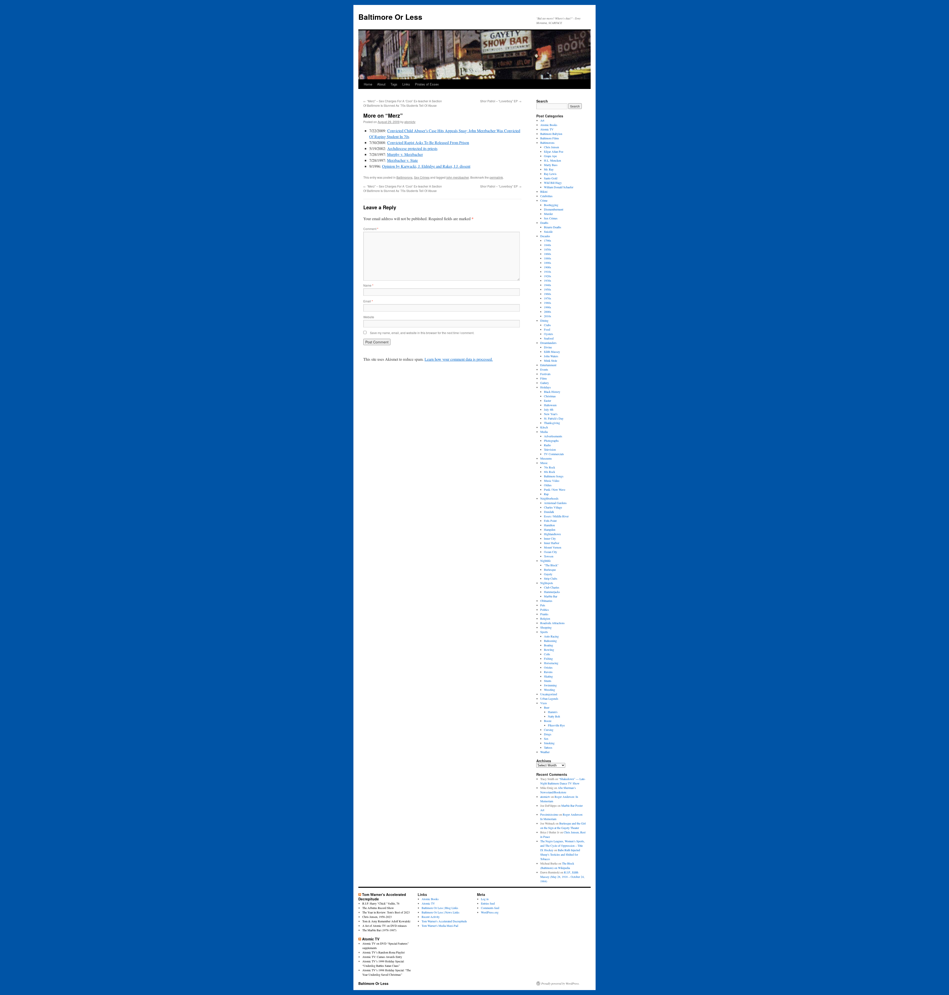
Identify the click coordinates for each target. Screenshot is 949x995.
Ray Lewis (550, 174)
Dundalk (549, 512)
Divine (548, 347)
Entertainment (548, 365)
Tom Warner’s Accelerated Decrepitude (382, 896)
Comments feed (490, 908)
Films (543, 378)
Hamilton (549, 525)
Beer (546, 707)
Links (406, 84)
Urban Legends (549, 698)
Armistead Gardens (555, 503)
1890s (547, 263)
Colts (547, 654)
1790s (547, 240)
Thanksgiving (552, 423)
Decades (545, 236)
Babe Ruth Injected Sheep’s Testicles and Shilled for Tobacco (560, 854)
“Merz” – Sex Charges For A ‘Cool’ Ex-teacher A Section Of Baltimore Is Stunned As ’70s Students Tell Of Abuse (402, 103)
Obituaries (546, 601)
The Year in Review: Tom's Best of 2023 (386, 912)
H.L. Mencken (552, 160)
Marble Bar (550, 596)
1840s (547, 245)
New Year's (551, 414)
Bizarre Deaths (552, 227)
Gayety (548, 574)
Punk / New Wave (554, 489)
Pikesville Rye (556, 725)
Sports (544, 632)
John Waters (551, 356)
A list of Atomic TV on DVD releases (384, 926)
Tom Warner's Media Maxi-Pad (440, 926)
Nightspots (546, 583)
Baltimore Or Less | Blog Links (440, 908)
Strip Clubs (550, 578)
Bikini (543, 191)
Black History (552, 392)
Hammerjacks (552, 592)
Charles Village (553, 507)
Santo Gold (550, 178)
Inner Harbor (551, 543)
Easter (547, 400)
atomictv (409, 122)
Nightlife (545, 561)
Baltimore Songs (553, 476)
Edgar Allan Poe (553, 151)
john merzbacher (457, 177)
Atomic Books (548, 125)
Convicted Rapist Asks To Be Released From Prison (428, 142)
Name (368, 285)
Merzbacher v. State (402, 160)
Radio (547, 445)
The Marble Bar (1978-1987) (379, 930)
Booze (547, 721)
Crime (543, 200)
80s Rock (549, 472)
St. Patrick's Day (553, 418)
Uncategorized (548, 694)
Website (368, 317)
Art (542, 120)
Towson (548, 556)
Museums (546, 458)
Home (368, 84)
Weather (545, 752)
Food (547, 329)
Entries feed (488, 903)
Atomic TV (547, 129)
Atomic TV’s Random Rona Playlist (383, 952)
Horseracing (551, 663)
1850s (547, 249)
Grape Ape (550, 156)
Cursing (548, 730)
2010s (547, 316)
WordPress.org (489, 912)
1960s (547, 294)
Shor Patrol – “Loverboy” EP (500, 101)
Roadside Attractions (552, 623)
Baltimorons (404, 177)
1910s (547, 272)
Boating (548, 645)
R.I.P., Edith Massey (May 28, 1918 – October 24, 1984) (562, 876)
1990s (547, 307)
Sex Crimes (422, 177)
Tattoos (548, 747)
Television (550, 449)
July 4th (548, 409)
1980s (547, 303)
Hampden (549, 529)
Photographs (551, 441)
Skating (548, 676)
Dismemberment (553, 209)
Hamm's (553, 712)
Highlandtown (552, 534)
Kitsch (544, 427)
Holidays (545, 387)
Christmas (550, 396)
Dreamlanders (548, 343)
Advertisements (553, 436)
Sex (546, 739)
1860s (547, 254)
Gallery (544, 383)
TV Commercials (554, 454)
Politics (544, 610)
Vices (543, 703)
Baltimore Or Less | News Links (440, 912)
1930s (547, 280)
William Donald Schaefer (558, 187)
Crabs (547, 325)
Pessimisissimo (549, 814)
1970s (547, 298)
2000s (547, 312)
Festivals (545, 374)
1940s (547, 285)
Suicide (548, 231)
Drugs (547, 734)
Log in (485, 899)
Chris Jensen (551, 147)
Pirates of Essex (427, 84)
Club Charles (551, 587)
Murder (548, 214)
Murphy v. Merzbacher (405, 154)
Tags (393, 84)
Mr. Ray (549, 169)
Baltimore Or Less (390, 16)
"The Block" (551, 565)
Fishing (548, 658)
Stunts (547, 681)
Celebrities (546, 196)
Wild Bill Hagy (553, 183)
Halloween (550, 405)
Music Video (551, 481)
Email (368, 301)
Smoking (549, 743)
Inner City (550, 538)
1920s (547, 276)
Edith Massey (552, 352)
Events (544, 369)
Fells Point (550, 521)
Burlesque (550, 570)
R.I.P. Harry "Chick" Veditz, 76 (380, 903)
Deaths (544, 223)
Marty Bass (551, 165)
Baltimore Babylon (551, 134)
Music (544, 463)
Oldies (548, 485)
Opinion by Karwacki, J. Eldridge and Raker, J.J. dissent (426, 166)
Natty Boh (554, 716)
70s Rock (549, 467)
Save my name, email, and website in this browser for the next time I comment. (422, 333)
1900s (547, 267)
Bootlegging (551, 205)
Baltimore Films (549, 138)
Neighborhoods (549, 498)
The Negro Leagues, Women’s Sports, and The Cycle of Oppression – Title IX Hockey (562, 845)
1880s (547, 258)
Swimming (550, 685)
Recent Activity (431, 917)
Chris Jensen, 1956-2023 (377, 917)
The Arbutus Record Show (378, 908)
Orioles (548, 667)
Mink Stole (550, 360)
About (381, 84)
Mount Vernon (552, 547)
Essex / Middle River (556, 516)
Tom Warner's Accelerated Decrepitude (444, 921)
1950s (547, 289)
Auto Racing (551, 636)
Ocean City (550, 552)
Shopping (546, 627)
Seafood (549, 338)
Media (544, 432)
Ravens (548, 672)
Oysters (548, 334)
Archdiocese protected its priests (412, 148)
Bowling (549, 650)
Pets (542, 605)
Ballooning (550, 641)
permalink (496, 177)
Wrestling (549, 690)
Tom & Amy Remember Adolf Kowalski (386, 921)
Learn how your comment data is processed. (459, 359)
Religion (545, 618)
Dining (544, 320)
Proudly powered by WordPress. (560, 983)
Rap (546, 494)
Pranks (544, 614)
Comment (370, 229)
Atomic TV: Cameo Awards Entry (382, 957)
